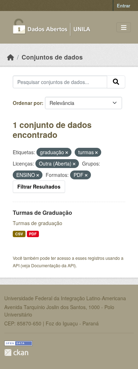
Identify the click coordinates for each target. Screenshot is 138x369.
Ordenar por (27, 102)
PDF (32, 233)
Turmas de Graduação (42, 212)
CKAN (16, 352)
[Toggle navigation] (123, 27)
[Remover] (66, 152)
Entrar (123, 5)
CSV (19, 233)
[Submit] (116, 82)
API (16, 265)
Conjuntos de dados (52, 56)
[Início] (10, 56)
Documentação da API (52, 265)
